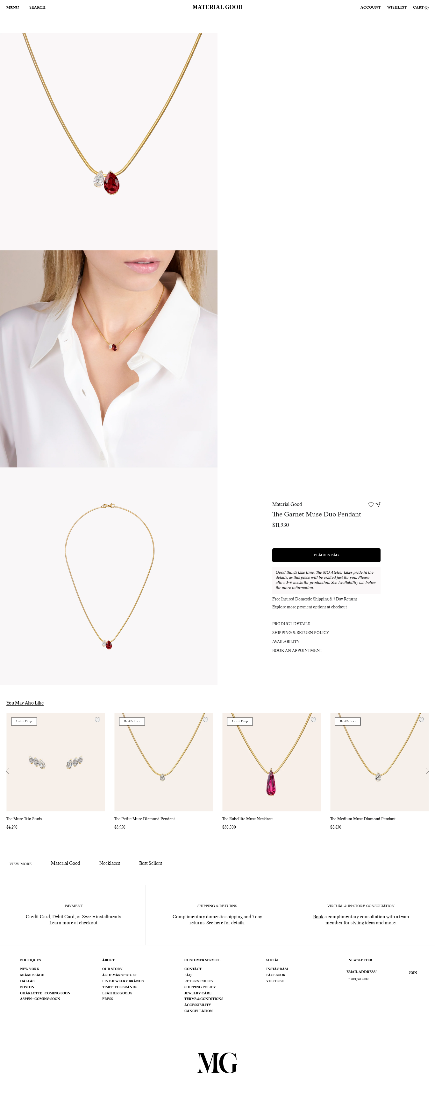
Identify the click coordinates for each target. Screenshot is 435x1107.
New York (29, 969)
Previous (7, 771)
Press (107, 999)
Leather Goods (117, 993)
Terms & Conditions (203, 999)
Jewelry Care (197, 993)
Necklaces (109, 863)
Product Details (291, 624)
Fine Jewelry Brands (123, 981)
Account (370, 7)
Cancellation (198, 1011)
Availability (285, 642)
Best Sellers (150, 863)
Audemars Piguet (119, 975)
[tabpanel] (109, 141)
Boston (27, 987)
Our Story (112, 969)
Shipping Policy (200, 987)
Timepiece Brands (119, 987)
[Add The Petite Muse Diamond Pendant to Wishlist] (205, 720)
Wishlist (397, 7)
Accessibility (197, 1005)
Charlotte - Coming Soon (45, 993)
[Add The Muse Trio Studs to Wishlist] (97, 720)
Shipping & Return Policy (300, 633)
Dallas (27, 981)
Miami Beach (32, 975)
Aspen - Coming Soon (40, 999)
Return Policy (199, 981)
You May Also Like (25, 703)
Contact (193, 969)
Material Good (287, 504)
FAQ (187, 975)
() (421, 7)
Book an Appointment (297, 651)
